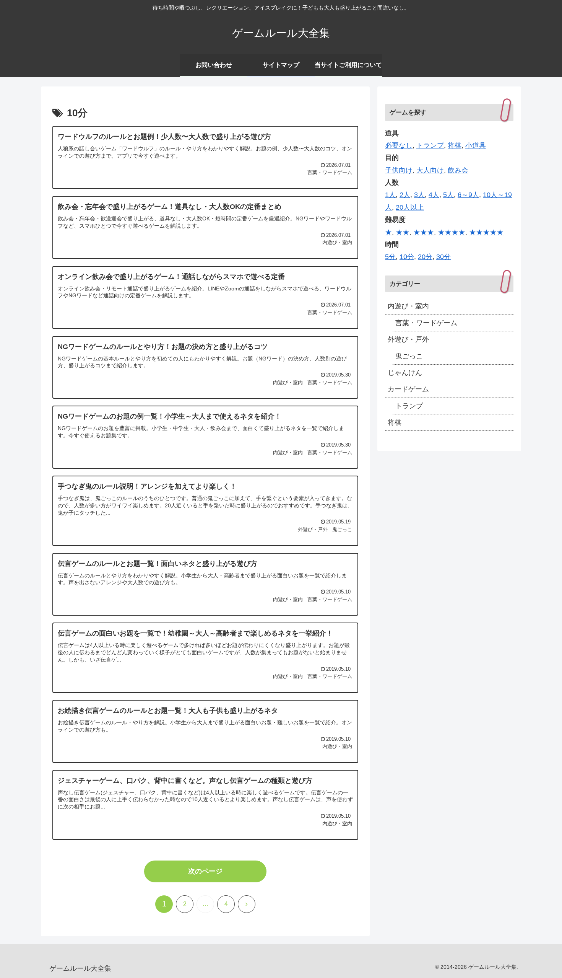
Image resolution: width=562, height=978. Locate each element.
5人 (448, 195)
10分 (407, 257)
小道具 (475, 145)
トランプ (430, 145)
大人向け (430, 170)
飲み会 (458, 170)
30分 (443, 257)
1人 (390, 195)
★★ (402, 232)
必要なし (399, 145)
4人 (434, 195)
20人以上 (410, 207)
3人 (419, 195)
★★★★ (451, 232)
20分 (425, 257)
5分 (390, 257)
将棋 (454, 145)
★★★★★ (486, 232)
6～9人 (468, 195)
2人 (405, 195)
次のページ (205, 871)
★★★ (423, 232)
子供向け (399, 170)
